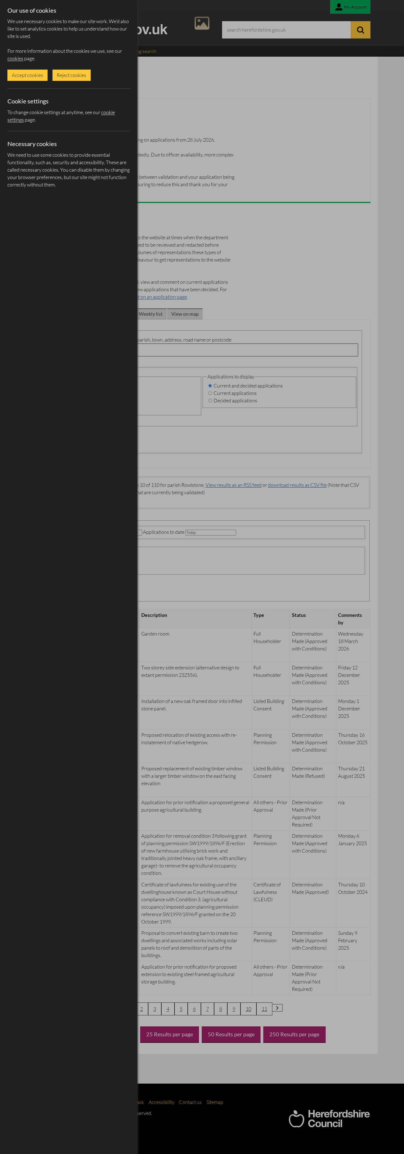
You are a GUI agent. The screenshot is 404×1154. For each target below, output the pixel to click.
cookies (15, 58)
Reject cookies (71, 75)
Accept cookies (27, 75)
